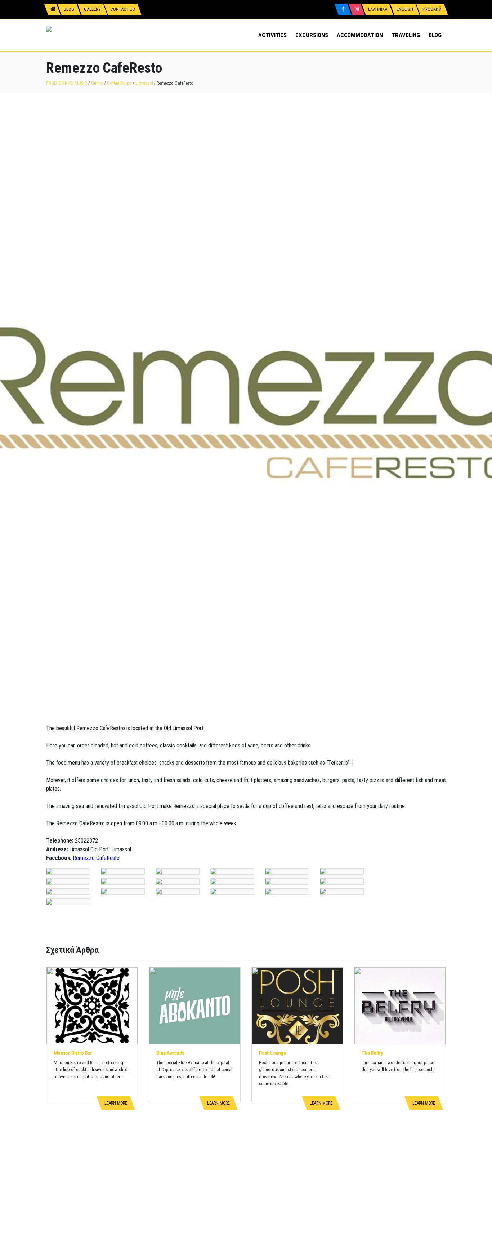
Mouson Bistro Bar (72, 1053)
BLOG (435, 35)
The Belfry (372, 1053)
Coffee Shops (119, 83)
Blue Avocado (170, 1053)
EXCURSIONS (311, 35)
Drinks (97, 83)
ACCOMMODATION (360, 35)
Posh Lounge (272, 1053)
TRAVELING (406, 35)
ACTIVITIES (272, 35)
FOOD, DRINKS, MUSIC (66, 83)
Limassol (144, 83)
